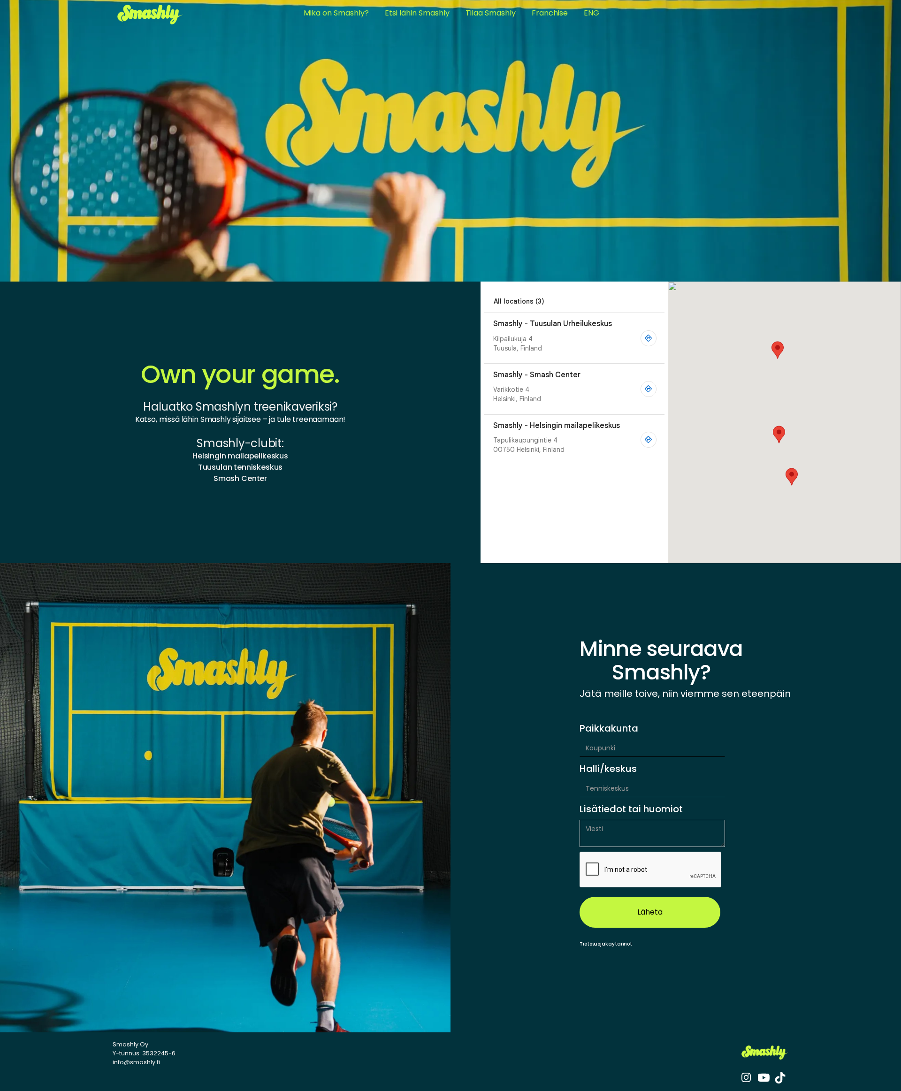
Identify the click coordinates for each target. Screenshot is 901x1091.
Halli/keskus (608, 768)
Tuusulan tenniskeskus (240, 467)
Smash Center (240, 478)
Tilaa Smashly (491, 13)
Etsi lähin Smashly (417, 13)
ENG (591, 13)
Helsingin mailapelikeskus (240, 455)
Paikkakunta (609, 728)
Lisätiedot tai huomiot (631, 809)
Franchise (550, 13)
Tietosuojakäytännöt (606, 943)
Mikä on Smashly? (336, 13)
